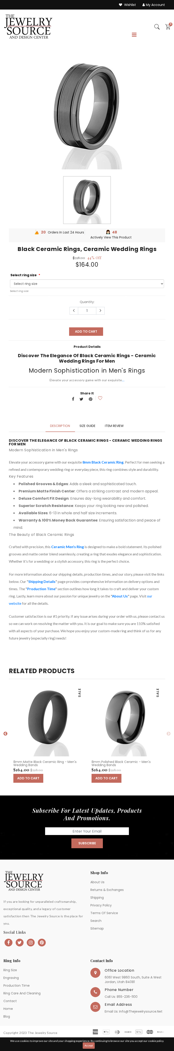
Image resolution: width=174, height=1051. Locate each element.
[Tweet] (81, 399)
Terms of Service (104, 913)
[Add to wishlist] (97, 398)
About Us (120, 596)
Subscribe (87, 843)
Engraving (11, 978)
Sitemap (97, 928)
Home (8, 1008)
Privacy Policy (101, 905)
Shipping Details (42, 581)
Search (96, 920)
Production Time (41, 589)
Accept (89, 1045)
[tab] (60, 425)
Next (168, 734)
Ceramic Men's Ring (67, 546)
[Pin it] (90, 399)
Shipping (97, 897)
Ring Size (10, 970)
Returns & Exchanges (107, 890)
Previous (5, 734)
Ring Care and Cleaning (22, 993)
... (123, 380)
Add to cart (86, 331)
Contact (10, 1001)
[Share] (73, 399)
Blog (6, 1016)
